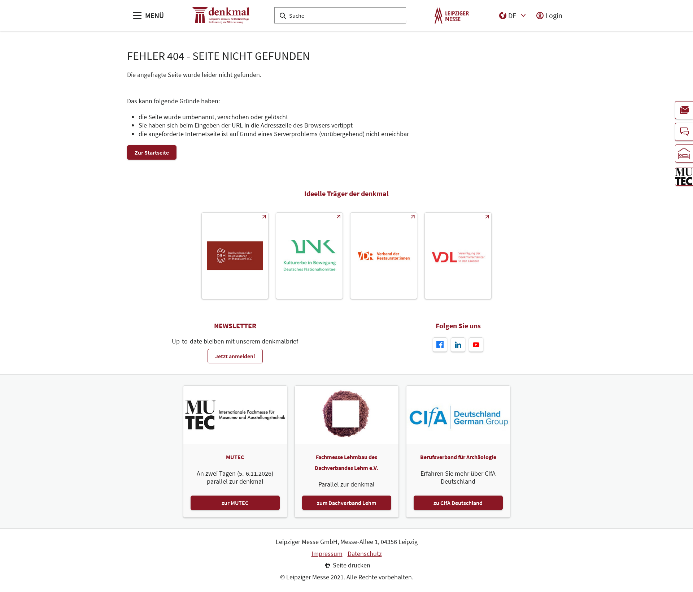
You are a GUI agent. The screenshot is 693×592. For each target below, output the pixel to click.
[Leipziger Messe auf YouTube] (476, 344)
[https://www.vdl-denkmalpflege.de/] (458, 256)
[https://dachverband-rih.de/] (235, 256)
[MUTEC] (684, 177)
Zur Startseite (152, 152)
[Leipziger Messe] (451, 15)
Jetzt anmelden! (235, 356)
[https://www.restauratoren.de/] (383, 256)
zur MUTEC (235, 502)
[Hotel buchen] (684, 153)
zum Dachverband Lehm (346, 502)
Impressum (327, 554)
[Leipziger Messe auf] (458, 344)
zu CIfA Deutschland (458, 502)
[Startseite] (221, 15)
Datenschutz (365, 554)
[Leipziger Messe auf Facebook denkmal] (440, 344)
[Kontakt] (684, 132)
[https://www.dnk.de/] (309, 256)
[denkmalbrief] (684, 110)
